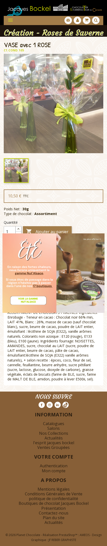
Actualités (54, 438)
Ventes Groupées (53, 447)
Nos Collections (53, 433)
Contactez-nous (53, 513)
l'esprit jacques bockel (53, 442)
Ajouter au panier (47, 231)
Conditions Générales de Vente (53, 494)
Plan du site (53, 517)
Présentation (53, 508)
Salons (53, 428)
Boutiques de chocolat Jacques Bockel (54, 503)
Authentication (53, 466)
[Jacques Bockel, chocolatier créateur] (53, 6)
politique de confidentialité (53, 498)
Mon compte (53, 470)
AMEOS (85, 535)
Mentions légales (54, 489)
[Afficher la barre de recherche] (96, 20)
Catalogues (53, 423)
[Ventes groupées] (68, 20)
